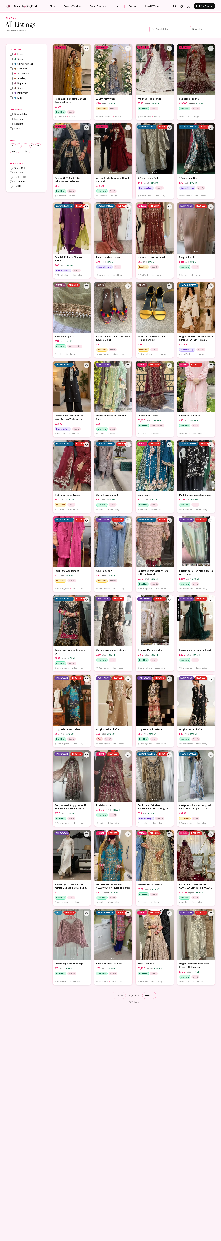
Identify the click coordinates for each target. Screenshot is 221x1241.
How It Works (152, 6)
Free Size (24, 151)
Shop (52, 6)
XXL (13, 151)
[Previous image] (56, 69)
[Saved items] (181, 6)
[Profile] (188, 6)
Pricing (133, 6)
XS (13, 145)
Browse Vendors (72, 6)
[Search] (174, 6)
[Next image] (87, 69)
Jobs (118, 6)
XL (38, 145)
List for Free (203, 6)
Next (147, 995)
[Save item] (86, 48)
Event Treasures (98, 6)
